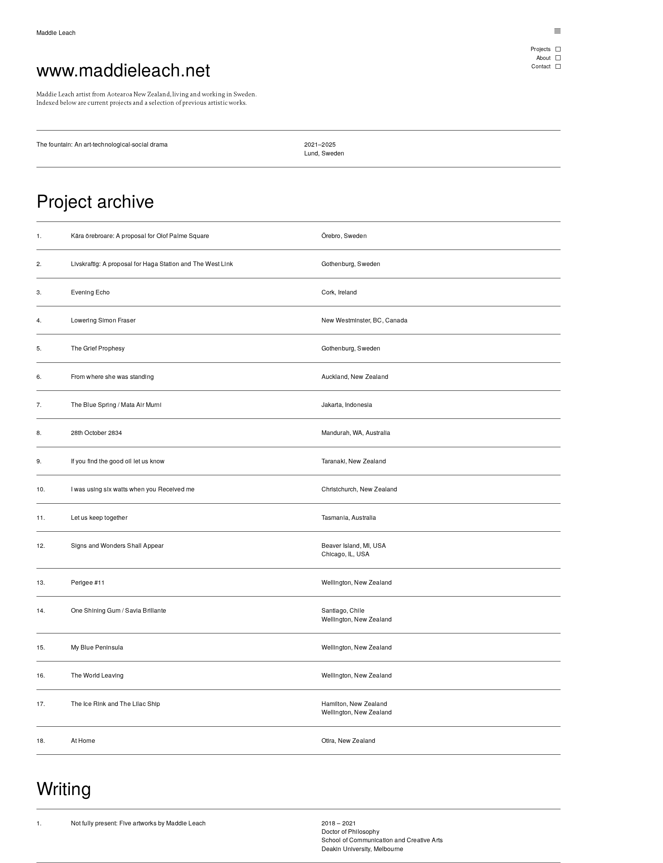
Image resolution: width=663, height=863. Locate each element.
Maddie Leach (56, 32)
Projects (541, 49)
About (544, 57)
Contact (541, 66)
